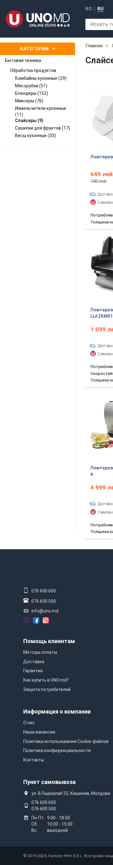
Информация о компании (57, 711)
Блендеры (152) (31, 93)
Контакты (33, 759)
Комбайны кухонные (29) (41, 78)
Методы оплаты (40, 652)
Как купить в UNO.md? (46, 680)
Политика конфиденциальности (57, 750)
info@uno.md (44, 610)
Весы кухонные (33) (35, 135)
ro (88, 9)
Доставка (33, 661)
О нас (29, 722)
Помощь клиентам (49, 641)
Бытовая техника (23, 60)
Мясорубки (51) (31, 85)
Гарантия (33, 670)
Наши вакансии (39, 731)
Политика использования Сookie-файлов (66, 741)
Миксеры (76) (29, 100)
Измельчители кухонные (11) (40, 111)
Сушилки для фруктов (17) (42, 128)
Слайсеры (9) (29, 120)
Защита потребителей (47, 689)
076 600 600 (43, 590)
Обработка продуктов (33, 70)
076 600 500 (43, 601)
